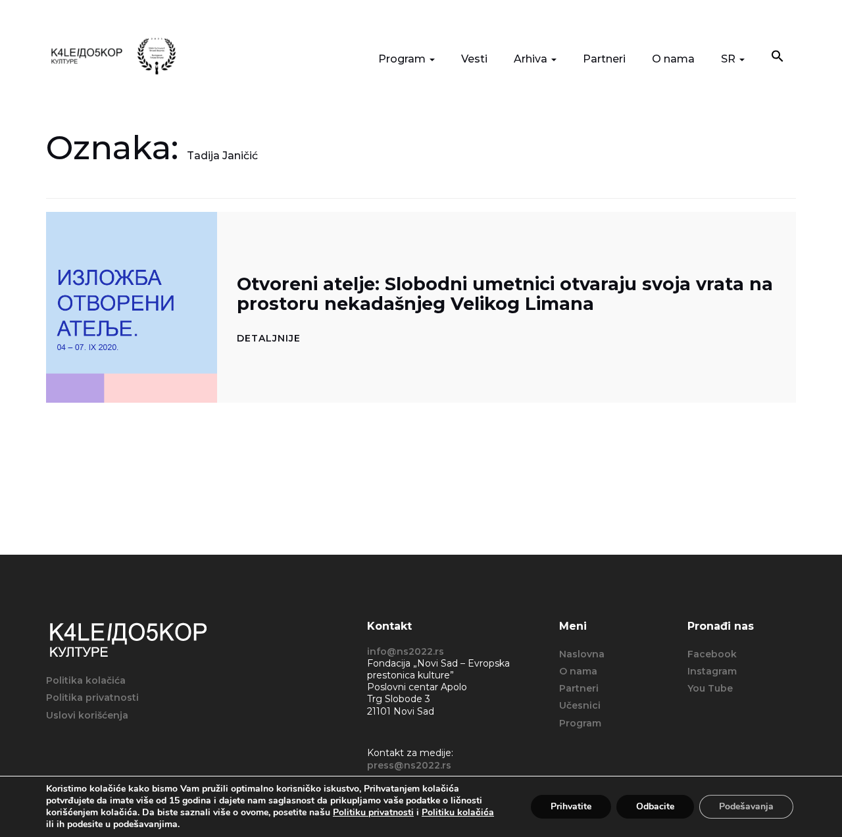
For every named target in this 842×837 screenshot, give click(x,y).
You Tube (710, 688)
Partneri (604, 59)
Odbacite (655, 806)
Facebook (712, 654)
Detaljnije (269, 338)
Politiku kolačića (458, 812)
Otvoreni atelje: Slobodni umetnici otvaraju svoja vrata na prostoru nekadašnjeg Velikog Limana (505, 294)
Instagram (712, 671)
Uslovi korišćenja (87, 715)
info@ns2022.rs (405, 651)
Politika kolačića (86, 680)
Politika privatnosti (92, 697)
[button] (777, 57)
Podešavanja (746, 806)
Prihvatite (571, 806)
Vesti (474, 59)
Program (403, 59)
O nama (673, 59)
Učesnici (580, 705)
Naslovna (582, 654)
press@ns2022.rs (409, 765)
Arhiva (532, 59)
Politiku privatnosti (373, 812)
